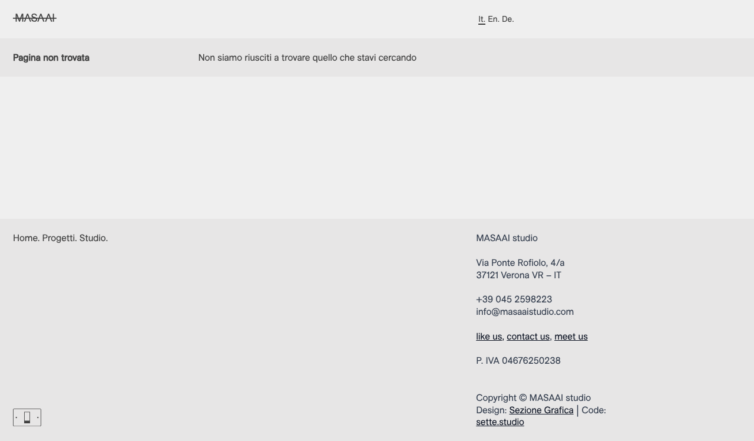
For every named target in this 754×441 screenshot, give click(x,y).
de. (508, 19)
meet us (571, 336)
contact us (528, 336)
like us (489, 336)
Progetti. (59, 237)
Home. (26, 237)
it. (481, 19)
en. (494, 19)
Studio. (94, 237)
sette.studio (500, 421)
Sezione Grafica (542, 410)
